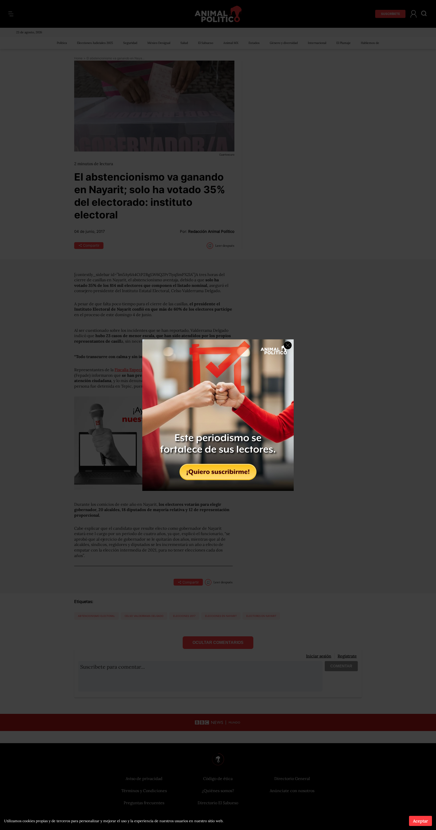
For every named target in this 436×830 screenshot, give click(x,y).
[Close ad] (288, 345)
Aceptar (420, 820)
